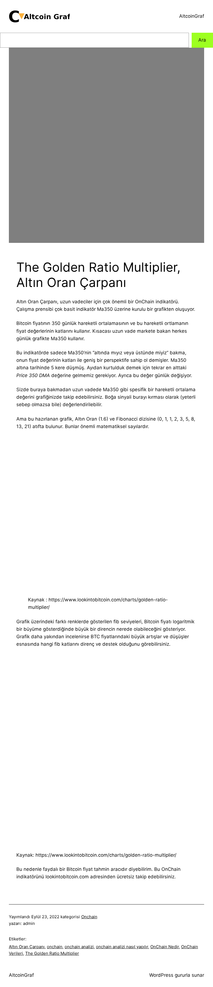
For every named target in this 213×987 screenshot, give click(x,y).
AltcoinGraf (191, 16)
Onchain (89, 916)
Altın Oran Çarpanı (27, 946)
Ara (202, 40)
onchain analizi (79, 946)
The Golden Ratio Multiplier (52, 953)
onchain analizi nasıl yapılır (122, 946)
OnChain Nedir (164, 946)
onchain (54, 946)
